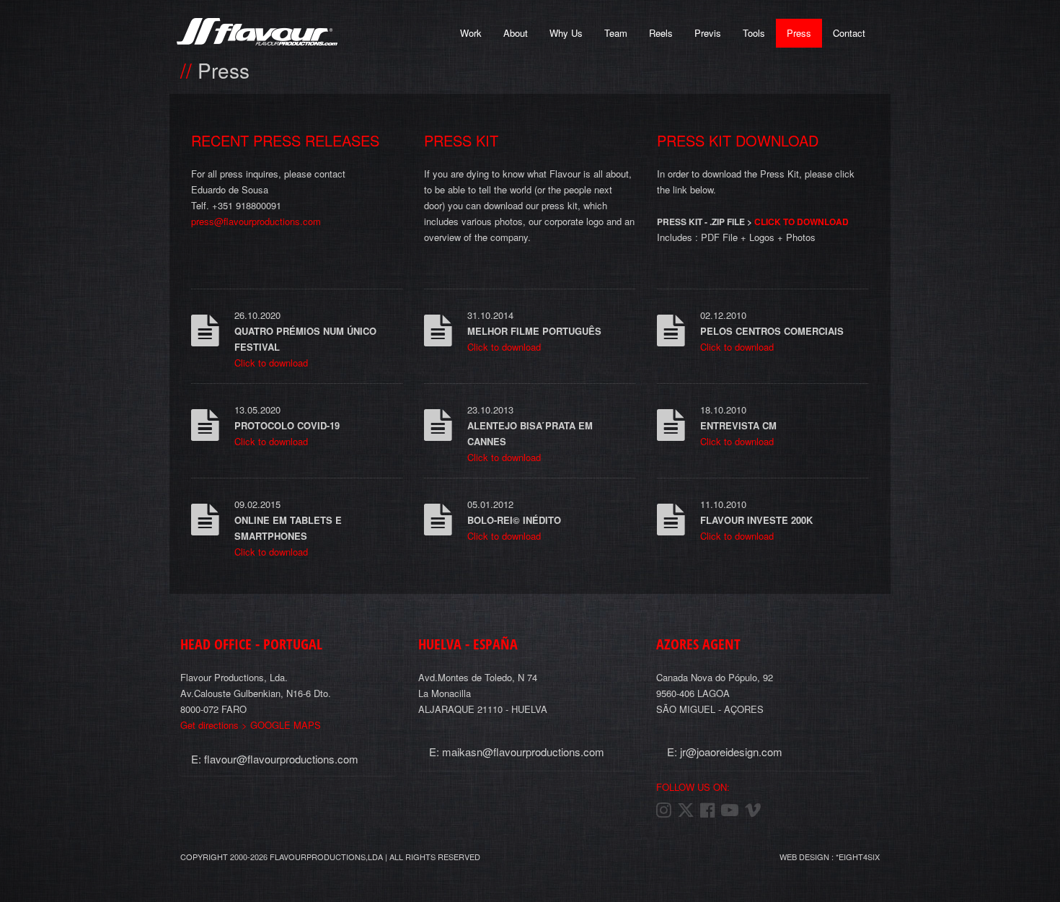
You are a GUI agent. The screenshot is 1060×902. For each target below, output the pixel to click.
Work (471, 33)
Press (799, 33)
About (515, 33)
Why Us (566, 33)
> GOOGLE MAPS (250, 725)
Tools (754, 33)
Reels (661, 33)
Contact (849, 33)
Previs (707, 33)
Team (615, 33)
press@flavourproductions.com (256, 221)
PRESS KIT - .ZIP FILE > (753, 221)
